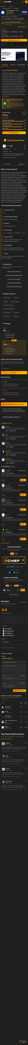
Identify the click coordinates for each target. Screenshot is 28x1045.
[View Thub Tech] (3, 485)
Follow (22, 590)
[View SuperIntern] (3, 451)
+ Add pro (23, 675)
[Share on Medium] (16, 572)
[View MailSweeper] (3, 459)
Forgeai (7, 529)
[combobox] (14, 642)
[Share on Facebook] (9, 572)
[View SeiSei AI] (3, 427)
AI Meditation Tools (5, 31)
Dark (12, 553)
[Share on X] (12, 572)
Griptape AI (8, 500)
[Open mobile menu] (2, 1)
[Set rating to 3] (6, 659)
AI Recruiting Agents (9, 517)
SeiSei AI (8, 426)
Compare (20, 164)
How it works (22, 64)
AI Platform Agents (8, 532)
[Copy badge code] (18, 572)
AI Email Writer (12, 463)
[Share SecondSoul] (17, 44)
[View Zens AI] (3, 443)
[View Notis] (3, 435)
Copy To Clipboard (10, 566)
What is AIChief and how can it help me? (13, 404)
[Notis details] (3, 756)
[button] (14, 372)
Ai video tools (5, 151)
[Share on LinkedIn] (14, 572)
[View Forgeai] (3, 529)
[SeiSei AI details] (3, 743)
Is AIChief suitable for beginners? (11, 417)
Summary (5, 64)
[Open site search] (23, 2)
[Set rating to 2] (5, 659)
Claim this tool (21, 26)
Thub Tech (7, 485)
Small (21, 585)
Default (16, 585)
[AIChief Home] (7, 2)
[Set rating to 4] (8, 659)
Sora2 (7, 146)
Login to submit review (19, 690)
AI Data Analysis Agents (9, 473)
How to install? (19, 566)
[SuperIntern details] (3, 782)
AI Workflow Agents (8, 502)
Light (16, 553)
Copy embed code (14, 594)
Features (13, 64)
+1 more (21, 36)
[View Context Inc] (3, 470)
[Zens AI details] (3, 769)
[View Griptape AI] (3, 500)
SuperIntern (8, 450)
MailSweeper (8, 459)
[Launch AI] (26, 2)
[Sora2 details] (4, 146)
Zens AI (7, 442)
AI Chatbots (11, 446)
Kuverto (7, 515)
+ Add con (23, 683)
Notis (7, 434)
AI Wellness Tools (14, 31)
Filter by (4, 625)
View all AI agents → (5, 543)
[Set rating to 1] (3, 659)
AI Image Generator (12, 430)
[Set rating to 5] (10, 659)
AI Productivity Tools (12, 438)
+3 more (21, 31)
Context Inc (8, 470)
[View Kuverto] (3, 514)
